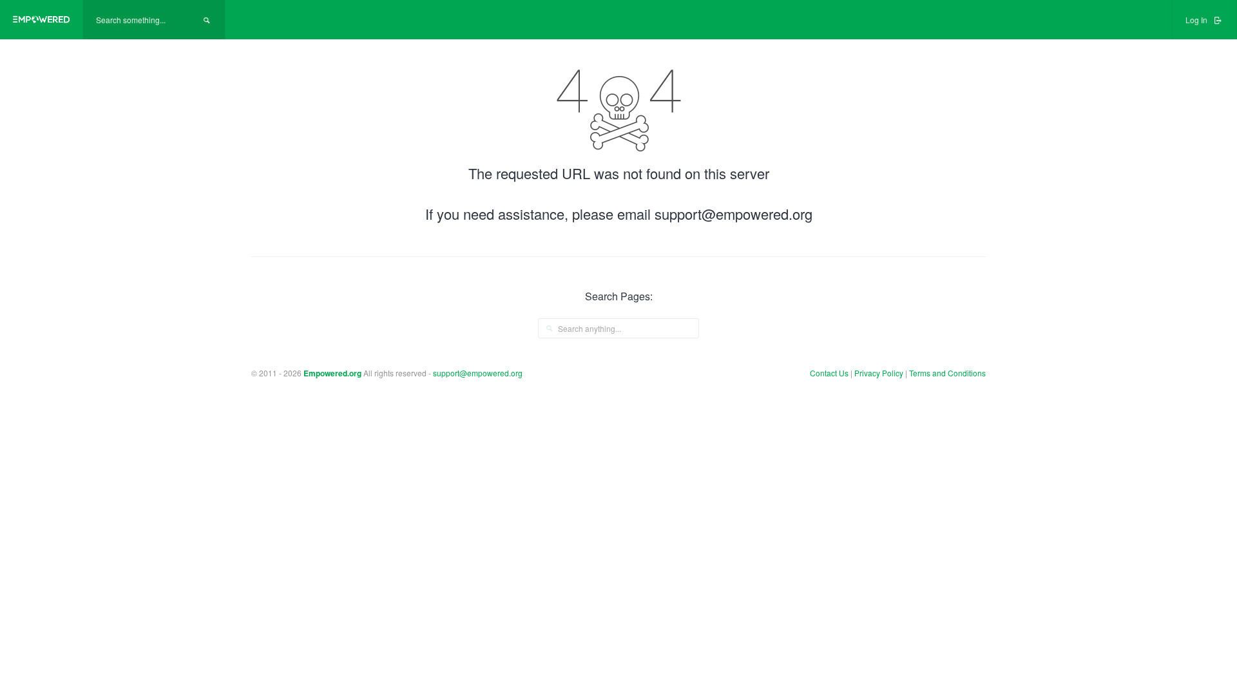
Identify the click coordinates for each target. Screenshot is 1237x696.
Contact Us (829, 372)
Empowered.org (332, 373)
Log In (1197, 19)
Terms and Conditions (947, 372)
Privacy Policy (879, 372)
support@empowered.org (478, 372)
